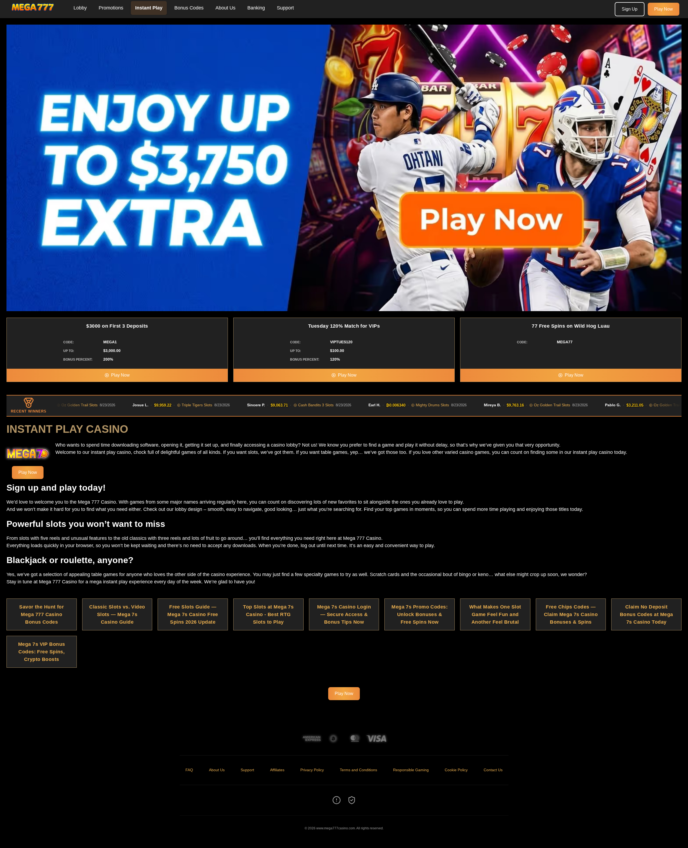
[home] (36, 14)
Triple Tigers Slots (157, 405)
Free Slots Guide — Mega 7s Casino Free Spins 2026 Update (192, 614)
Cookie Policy (456, 770)
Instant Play (148, 8)
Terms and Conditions (358, 770)
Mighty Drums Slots (393, 405)
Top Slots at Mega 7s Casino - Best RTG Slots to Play (268, 614)
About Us (225, 8)
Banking (256, 8)
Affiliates (277, 770)
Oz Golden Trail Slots (513, 405)
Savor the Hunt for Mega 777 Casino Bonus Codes (41, 614)
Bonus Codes (189, 8)
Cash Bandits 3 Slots (276, 405)
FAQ (189, 770)
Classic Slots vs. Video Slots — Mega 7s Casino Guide (117, 614)
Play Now (663, 9)
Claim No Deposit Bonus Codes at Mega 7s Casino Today (646, 614)
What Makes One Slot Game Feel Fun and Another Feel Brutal (495, 614)
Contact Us (493, 770)
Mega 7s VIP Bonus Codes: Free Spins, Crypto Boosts (41, 651)
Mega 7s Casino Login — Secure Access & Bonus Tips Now (344, 614)
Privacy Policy (312, 770)
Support (285, 8)
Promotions (111, 8)
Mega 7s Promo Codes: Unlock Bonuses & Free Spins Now (419, 614)
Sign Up (629, 9)
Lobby (80, 8)
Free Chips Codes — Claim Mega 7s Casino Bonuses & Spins (571, 614)
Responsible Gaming (411, 770)
